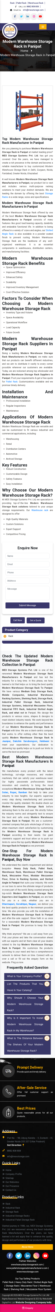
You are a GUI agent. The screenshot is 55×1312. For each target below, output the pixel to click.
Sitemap (9, 1178)
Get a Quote (35, 620)
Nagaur (32, 904)
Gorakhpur (21, 904)
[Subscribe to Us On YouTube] (40, 16)
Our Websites (12, 1182)
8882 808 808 (33, 6)
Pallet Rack (21, 3)
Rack (12, 3)
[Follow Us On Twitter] (21, 16)
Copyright (6, 1295)
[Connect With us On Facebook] (15, 16)
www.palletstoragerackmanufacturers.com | (27, 1268)
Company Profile (13, 1174)
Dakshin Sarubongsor (25, 741)
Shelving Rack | (18, 1289)
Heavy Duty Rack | (24, 1282)
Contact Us (10, 1190)
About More (27, 1247)
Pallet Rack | (8, 1282)
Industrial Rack (12, 1207)
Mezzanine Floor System (38, 1289)
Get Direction (14, 1145)
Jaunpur (6, 741)
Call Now (17, 620)
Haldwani (45, 741)
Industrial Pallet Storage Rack (20, 1219)
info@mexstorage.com (33, 10)
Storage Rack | (13, 1285)
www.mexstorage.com (27, 1271)
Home (24, 50)
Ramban (22, 792)
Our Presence (12, 1186)
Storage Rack (12, 1211)
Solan (5, 792)
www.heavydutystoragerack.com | (27, 1264)
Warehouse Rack (35, 3)
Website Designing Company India (33, 1302)
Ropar (13, 792)
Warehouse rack (39, 510)
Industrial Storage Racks (17, 1215)
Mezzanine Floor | (30, 1285)
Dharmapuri (8, 904)
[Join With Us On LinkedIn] (27, 16)
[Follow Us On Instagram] (34, 16)
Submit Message (27, 605)
